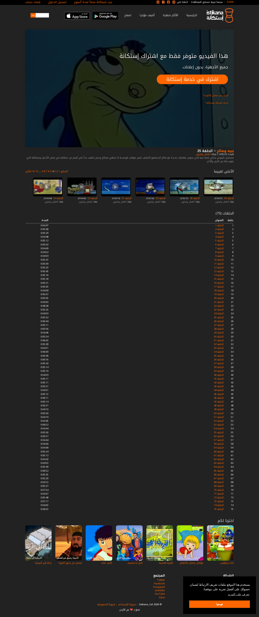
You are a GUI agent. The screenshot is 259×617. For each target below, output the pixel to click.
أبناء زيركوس (227, 562)
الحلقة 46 (219, 398)
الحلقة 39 (219, 371)
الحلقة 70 (219, 490)
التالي (28, 171)
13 (33, 171)
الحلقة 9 (219, 256)
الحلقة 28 (219, 328)
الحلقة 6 (219, 244)
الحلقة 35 (219, 355)
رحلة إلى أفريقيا (43, 562)
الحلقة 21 (219, 302)
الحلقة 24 (219, 313)
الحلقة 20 (219, 298)
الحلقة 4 (219, 236)
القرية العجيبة (166, 562)
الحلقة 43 (194, 198)
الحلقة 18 (219, 290)
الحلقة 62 (219, 459)
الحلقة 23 (219, 309)
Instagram (159, 587)
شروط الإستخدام (127, 604)
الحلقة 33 (228, 198)
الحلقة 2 (219, 229)
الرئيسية (191, 15)
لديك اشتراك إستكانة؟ (216, 102)
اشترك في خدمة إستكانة (192, 79)
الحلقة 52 (92, 198)
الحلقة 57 (219, 440)
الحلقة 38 (219, 367)
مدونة (162, 597)
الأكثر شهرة (170, 15)
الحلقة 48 (219, 405)
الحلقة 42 (219, 382)
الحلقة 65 (219, 470)
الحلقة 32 (219, 344)
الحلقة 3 (219, 233)
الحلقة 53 (219, 424)
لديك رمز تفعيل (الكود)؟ (215, 95)
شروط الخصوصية (106, 604)
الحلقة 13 (219, 271)
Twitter (161, 580)
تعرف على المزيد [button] (238, 594)
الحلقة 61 (219, 455)
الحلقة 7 (219, 248)
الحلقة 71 (219, 493)
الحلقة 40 (219, 375)
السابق (64, 171)
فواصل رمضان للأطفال (191, 562)
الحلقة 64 (219, 466)
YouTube (160, 593)
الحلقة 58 (219, 443)
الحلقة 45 (219, 394)
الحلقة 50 (160, 198)
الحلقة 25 (219, 317)
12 (36, 171)
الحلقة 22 (219, 305)
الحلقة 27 (219, 325)
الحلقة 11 (219, 263)
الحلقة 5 (219, 240)
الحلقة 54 (58, 198)
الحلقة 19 (219, 294)
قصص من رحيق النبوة (70, 562)
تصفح (127, 15)
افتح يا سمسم (135, 562)
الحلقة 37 (219, 363)
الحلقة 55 (219, 432)
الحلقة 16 (219, 283)
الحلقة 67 (219, 478)
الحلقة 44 (219, 390)
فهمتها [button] (219, 604)
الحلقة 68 (219, 482)
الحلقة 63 (219, 463)
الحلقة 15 (219, 279)
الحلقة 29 (219, 332)
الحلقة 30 (219, 336)
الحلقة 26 (219, 321)
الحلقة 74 (219, 505)
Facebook (159, 583)
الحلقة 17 (219, 286)
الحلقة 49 (219, 409)
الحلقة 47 (219, 401)
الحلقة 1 (219, 225)
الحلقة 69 (219, 486)
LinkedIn (160, 590)
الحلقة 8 (219, 252)
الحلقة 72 (219, 497)
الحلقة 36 (219, 359)
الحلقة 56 (219, 436)
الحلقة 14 (219, 275)
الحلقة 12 (219, 267)
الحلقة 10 (219, 259)
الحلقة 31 (219, 340)
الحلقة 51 (126, 198)
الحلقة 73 (219, 501)
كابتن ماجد (106, 562)
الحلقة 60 (219, 451)
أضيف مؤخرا (147, 15)
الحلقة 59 (219, 447)
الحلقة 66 (219, 474)
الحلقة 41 (219, 378)
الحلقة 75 (219, 509)
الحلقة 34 (219, 351)
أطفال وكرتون (202, 154)
